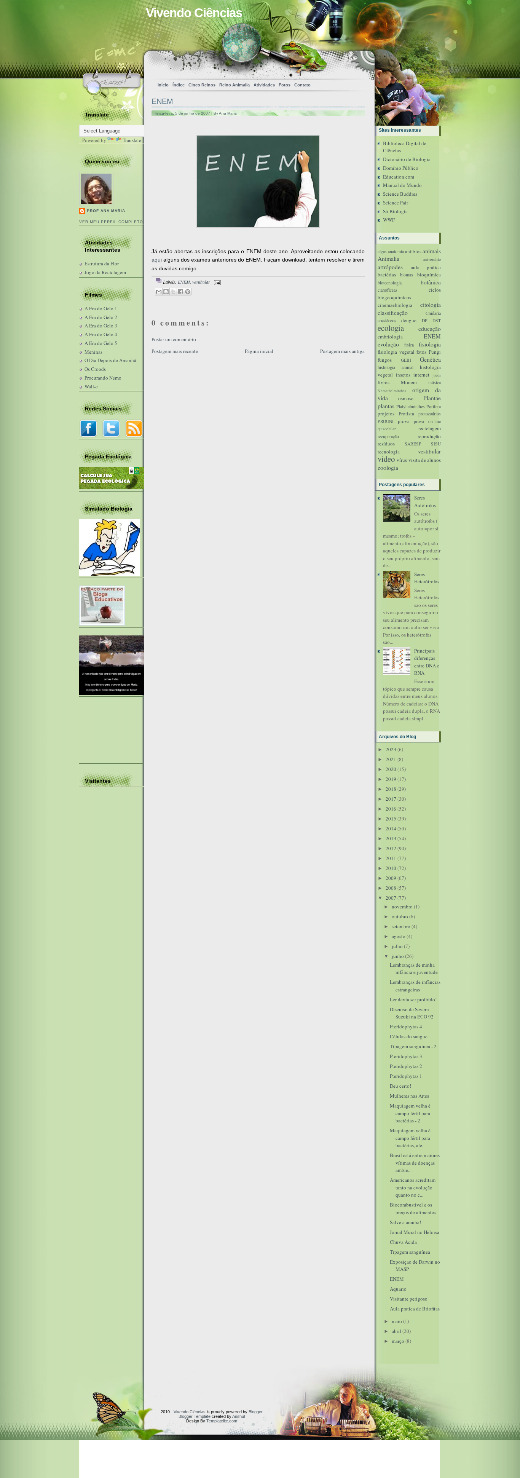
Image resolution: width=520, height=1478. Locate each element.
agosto (398, 936)
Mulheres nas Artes (409, 1095)
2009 (391, 878)
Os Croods (95, 369)
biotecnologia (390, 283)
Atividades (264, 85)
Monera (409, 382)
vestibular (201, 282)
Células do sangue (408, 1036)
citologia (430, 304)
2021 (391, 759)
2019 (391, 779)
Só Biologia (395, 211)
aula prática (426, 267)
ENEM (162, 101)
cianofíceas (387, 290)
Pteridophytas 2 (406, 1066)
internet (421, 374)
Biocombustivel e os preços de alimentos (413, 1208)
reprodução (429, 436)
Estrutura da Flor (102, 263)
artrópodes (390, 267)
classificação (393, 312)
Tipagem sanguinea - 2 (413, 1046)
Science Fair (395, 202)
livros (383, 382)
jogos (436, 375)
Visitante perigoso (408, 1298)
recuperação (388, 436)
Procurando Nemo (103, 377)
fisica (409, 345)
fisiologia (430, 344)
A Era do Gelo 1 (101, 308)
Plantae (432, 398)
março (398, 1341)
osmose (405, 398)
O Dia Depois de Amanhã (110, 360)
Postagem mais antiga (342, 351)
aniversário (432, 259)
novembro (402, 906)
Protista (406, 413)
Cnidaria (433, 313)
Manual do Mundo (402, 185)
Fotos (284, 85)
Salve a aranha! (405, 1222)
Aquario (398, 1288)
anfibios (413, 251)
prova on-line (427, 421)
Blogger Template (195, 1416)
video (386, 458)
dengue (408, 320)
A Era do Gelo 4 (101, 334)
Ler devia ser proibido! (413, 999)
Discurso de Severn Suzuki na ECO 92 (412, 1013)
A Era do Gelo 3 (101, 325)
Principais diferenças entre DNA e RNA (426, 662)
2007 (391, 897)
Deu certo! (400, 1085)
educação (429, 328)
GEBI (406, 360)
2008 (391, 887)
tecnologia (389, 451)
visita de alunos (424, 459)
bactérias (387, 274)
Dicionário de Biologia (407, 159)
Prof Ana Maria (106, 211)
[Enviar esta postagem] (216, 282)
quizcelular (387, 428)
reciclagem (429, 428)
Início (163, 85)
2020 (391, 769)
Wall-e (91, 386)
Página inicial (259, 351)
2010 (391, 868)
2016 (391, 808)
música (434, 382)
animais (432, 251)
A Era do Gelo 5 (101, 343)
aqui (157, 260)
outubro (400, 916)
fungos (385, 359)
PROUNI (386, 421)
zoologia (388, 467)
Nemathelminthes (392, 390)
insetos (403, 374)
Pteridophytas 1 (406, 1076)
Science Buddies (400, 193)
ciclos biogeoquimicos (409, 293)
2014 (391, 828)
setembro (401, 926)
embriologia (390, 336)
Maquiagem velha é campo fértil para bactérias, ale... (410, 1138)
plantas (386, 406)
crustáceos (387, 320)
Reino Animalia (234, 85)
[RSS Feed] (342, 63)
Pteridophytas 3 (406, 1056)
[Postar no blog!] (166, 291)
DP (424, 320)
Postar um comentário (174, 339)
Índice (178, 85)
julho (397, 946)
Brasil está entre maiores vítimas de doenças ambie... (415, 1162)
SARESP (413, 444)
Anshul (238, 1416)
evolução (388, 344)
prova (404, 421)
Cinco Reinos (201, 85)
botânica (431, 282)
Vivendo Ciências (194, 13)
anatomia (396, 251)
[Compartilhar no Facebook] (180, 291)
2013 (391, 838)
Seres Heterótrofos (426, 578)
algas (382, 251)
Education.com (398, 176)
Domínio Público (400, 167)
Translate (132, 140)
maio (397, 1321)
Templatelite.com (221, 1421)
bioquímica (429, 274)
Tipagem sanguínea (410, 1251)
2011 (391, 858)
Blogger (256, 1411)
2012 (391, 848)
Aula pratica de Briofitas (415, 1308)
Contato (302, 85)
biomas (406, 275)
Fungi (435, 351)
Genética (430, 359)
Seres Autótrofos (425, 501)
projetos (386, 413)
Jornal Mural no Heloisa (414, 1232)
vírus (402, 459)
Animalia (388, 258)
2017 (391, 798)
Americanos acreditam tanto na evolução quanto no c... (412, 1187)
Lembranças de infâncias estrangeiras (415, 985)
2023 (391, 749)
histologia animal (395, 367)
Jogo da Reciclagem (105, 272)
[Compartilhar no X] (173, 291)
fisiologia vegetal (396, 351)
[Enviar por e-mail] (159, 291)
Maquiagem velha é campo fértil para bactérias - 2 (410, 1113)
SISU (436, 444)
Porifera (433, 406)
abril (396, 1331)
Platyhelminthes (410, 406)
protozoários (429, 414)
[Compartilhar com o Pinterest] (187, 291)
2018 (391, 788)
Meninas (93, 351)
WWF (389, 219)
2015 (391, 818)
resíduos (386, 443)
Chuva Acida (403, 1242)
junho (398, 956)
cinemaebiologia (395, 305)
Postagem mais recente (175, 351)
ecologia (391, 327)
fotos (421, 351)
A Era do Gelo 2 (101, 317)
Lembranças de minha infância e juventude (414, 968)
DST (436, 320)
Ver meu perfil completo (111, 222)
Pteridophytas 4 (406, 1026)
